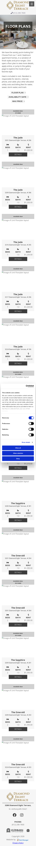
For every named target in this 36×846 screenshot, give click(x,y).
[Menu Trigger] (31, 3)
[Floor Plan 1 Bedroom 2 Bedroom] (18, 92)
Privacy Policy (18, 843)
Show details (26, 442)
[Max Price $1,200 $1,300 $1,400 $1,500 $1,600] (18, 101)
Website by (11, 839)
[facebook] (14, 814)
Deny (18, 458)
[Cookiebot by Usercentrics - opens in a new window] (26, 386)
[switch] (31, 423)
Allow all (18, 448)
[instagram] (21, 814)
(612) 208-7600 (19, 13)
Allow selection (18, 453)
